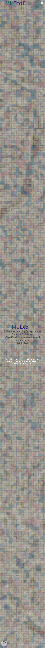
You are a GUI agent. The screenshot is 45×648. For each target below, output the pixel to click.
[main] (22, 334)
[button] (3, 3)
